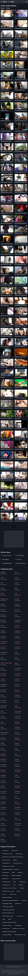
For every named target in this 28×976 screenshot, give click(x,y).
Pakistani (3, 760)
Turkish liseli (5, 850)
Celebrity (17, 631)
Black (17, 615)
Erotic (3, 669)
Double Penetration (6, 663)
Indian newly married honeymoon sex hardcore (13, 856)
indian (18, 891)
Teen (18, 818)
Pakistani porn (22, 881)
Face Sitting (18, 669)
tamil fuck (20, 872)
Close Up (3, 637)
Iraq (3, 722)
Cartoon (17, 626)
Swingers (17, 813)
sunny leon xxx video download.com (10, 900)
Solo (17, 797)
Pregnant (3, 776)
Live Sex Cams (6, 555)
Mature (17, 733)
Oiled (17, 749)
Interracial (18, 717)
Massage (17, 727)
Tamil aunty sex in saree (8, 916)
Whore (3, 840)
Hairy (3, 695)
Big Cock (3, 610)
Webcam (17, 834)
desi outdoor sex (6, 884)
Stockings (17, 808)
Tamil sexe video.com (7, 925)
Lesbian (17, 722)
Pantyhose (4, 765)
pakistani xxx (18, 903)
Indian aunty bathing (7, 897)
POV (17, 754)
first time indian (6, 928)
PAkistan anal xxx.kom (8, 853)
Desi (4, 658)
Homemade (18, 711)
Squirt (17, 802)
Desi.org (8, 2)
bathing (15, 860)
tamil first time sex (17, 863)
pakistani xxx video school (19, 928)
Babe (17, 594)
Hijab (17, 706)
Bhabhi (3, 604)
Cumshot (17, 647)
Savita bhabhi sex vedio (20, 934)
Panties (17, 760)
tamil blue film (14, 850)
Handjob (17, 695)
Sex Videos (5, 559)
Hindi (3, 711)
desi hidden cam (18, 925)
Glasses (17, 685)
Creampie (17, 642)
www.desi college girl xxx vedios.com (11, 869)
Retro (17, 781)
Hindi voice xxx (13, 894)
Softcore (3, 797)
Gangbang (3, 685)
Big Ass (18, 604)
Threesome (18, 824)
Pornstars (18, 770)
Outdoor (3, 754)
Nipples (17, 743)
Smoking (17, 792)
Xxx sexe (5, 894)
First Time (18, 674)
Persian (17, 765)
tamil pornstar (6, 872)
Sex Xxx (18, 559)
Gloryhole (3, 690)
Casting (3, 631)
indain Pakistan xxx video (8, 891)
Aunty (4, 588)
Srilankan (3, 808)
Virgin (14, 881)
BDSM (3, 594)
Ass (3, 583)
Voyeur (3, 834)
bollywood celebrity (7, 934)
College (17, 637)
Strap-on (3, 813)
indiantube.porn (7, 563)
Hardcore (3, 701)
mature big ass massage (8, 906)
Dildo (17, 658)
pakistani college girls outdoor (9, 922)
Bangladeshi (4, 599)
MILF (4, 727)
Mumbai (17, 738)
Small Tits (4, 792)
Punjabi (3, 781)
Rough (3, 786)
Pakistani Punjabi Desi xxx (8, 912)
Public (17, 776)
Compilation (4, 642)
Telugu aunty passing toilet (9, 909)
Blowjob (4, 620)
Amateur (4, 572)
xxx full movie (20, 916)
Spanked (3, 802)
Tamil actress (5, 875)
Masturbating (5, 733)
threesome (24, 900)
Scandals (17, 786)
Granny (17, 690)
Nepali (3, 743)
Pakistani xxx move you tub (9, 866)
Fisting (3, 679)
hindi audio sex (19, 853)
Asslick (17, 583)
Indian (4, 717)
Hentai (17, 701)
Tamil (4, 818)
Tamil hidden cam (6, 863)
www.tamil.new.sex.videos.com (10, 888)
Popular (8, 8)
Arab (4, 578)
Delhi (17, 653)
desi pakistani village (7, 903)
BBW (17, 588)
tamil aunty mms (6, 860)
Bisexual (3, 615)
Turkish (3, 829)
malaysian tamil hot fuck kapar (9, 931)
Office (3, 749)
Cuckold (3, 647)
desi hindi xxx (6, 878)
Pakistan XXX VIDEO (16, 875)
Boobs (4, 626)
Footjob (17, 679)
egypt (4, 919)
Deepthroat (4, 653)
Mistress (3, 738)
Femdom (3, 674)
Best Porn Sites (20, 563)
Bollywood (18, 620)
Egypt (17, 663)
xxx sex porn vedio (16, 878)
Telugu (3, 824)
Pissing (3, 770)
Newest (3, 8)
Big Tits (18, 610)
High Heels (4, 706)
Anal (18, 572)
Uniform (17, 829)
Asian (18, 578)
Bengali (17, 599)
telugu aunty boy (6, 881)
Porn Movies (20, 555)
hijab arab (22, 888)
